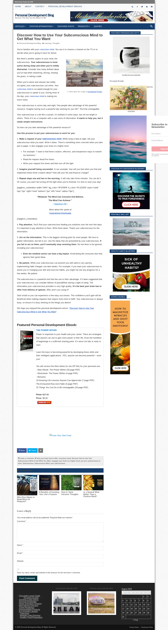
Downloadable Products (29, 610)
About (28, 6)
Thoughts (56, 43)
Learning (47, 43)
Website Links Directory (30, 615)
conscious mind (47, 49)
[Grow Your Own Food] (60, 435)
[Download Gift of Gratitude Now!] (120, 337)
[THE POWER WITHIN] (26, 330)
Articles (19, 26)
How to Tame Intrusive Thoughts (69, 493)
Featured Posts (66, 26)
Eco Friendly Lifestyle (28, 611)
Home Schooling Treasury (30, 604)
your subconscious (58, 463)
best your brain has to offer (47, 458)
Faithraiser (24, 613)
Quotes (98, 26)
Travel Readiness (26, 608)
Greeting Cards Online (28, 600)
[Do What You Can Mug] (131, 55)
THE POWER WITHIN (46, 330)
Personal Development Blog (30, 43)
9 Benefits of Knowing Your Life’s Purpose (49, 493)
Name (20, 545)
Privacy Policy (134, 627)
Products (83, 26)
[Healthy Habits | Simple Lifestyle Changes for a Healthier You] (131, 273)
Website (20, 561)
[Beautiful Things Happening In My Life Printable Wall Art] (131, 232)
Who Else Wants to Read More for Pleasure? (26, 499)
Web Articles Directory (28, 606)
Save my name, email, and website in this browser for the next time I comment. (48, 572)
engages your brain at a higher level (66, 461)
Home (18, 6)
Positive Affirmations (41, 26)
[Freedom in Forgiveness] (131, 190)
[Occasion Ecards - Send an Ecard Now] (128, 86)
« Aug (135, 620)
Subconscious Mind (42, 463)
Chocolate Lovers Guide (29, 596)
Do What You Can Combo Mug (131, 75)
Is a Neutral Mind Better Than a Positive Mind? (91, 494)
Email (20, 553)
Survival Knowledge (28, 602)
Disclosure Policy (147, 627)
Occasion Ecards (31, 598)
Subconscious (28, 463)
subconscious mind (51, 139)
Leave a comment (27, 458)
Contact (39, 6)
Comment (21, 521)
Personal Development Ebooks (65, 6)
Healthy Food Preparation (31, 617)
